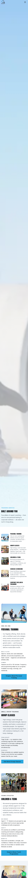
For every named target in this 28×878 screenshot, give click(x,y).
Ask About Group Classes (12, 761)
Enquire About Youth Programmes (14, 853)
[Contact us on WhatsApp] (24, 874)
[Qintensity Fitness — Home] (3, 2)
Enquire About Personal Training (14, 677)
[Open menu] (25, 2)
